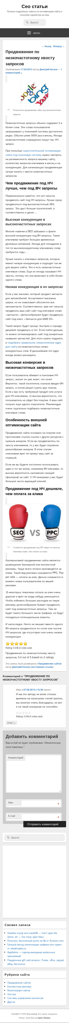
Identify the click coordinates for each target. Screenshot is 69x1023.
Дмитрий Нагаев (48, 69)
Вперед (58, 46)
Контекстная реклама (19, 986)
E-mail (11, 816)
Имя (10, 802)
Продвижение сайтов (49, 663)
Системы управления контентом (25, 998)
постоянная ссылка (42, 666)
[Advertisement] (34, 881)
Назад (46, 46)
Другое (11, 1002)
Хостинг (11, 994)
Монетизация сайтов (18, 990)
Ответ (11, 722)
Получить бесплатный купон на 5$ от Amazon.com (35, 940)
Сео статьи (35, 6)
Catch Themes (44, 1018)
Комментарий (15, 757)
